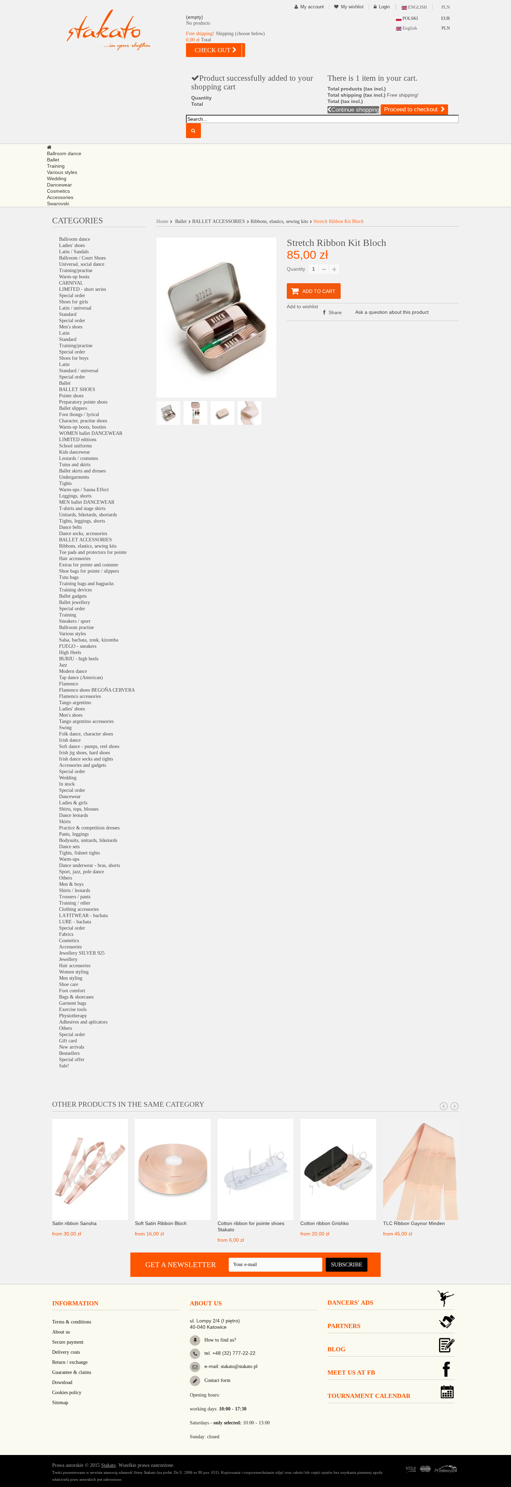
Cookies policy (66, 1392)
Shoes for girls (73, 301)
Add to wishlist (302, 306)
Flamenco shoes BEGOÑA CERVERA (97, 690)
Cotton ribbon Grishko (324, 1223)
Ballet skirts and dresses (82, 471)
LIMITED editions (77, 439)
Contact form (216, 1380)
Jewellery (68, 959)
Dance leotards (73, 815)
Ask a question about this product (392, 312)
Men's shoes (70, 326)
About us (61, 1332)
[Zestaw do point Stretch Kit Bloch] (168, 413)
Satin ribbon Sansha (74, 1223)
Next (455, 1106)
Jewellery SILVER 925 (82, 953)
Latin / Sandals (74, 251)
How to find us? (219, 1340)
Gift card (68, 1040)
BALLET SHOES (77, 389)
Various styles (72, 633)
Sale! (64, 1065)
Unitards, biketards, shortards (88, 514)
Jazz (63, 665)
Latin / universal (75, 308)
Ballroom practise (76, 627)
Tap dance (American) (81, 677)
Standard (67, 314)
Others (65, 878)
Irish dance (70, 740)
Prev (444, 1106)
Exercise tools (73, 1009)
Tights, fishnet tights (79, 853)
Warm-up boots (74, 276)
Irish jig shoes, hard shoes (84, 752)
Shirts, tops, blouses (78, 809)
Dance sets (69, 846)
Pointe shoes (71, 395)
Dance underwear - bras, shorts (89, 865)
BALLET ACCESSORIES (85, 539)
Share (334, 312)
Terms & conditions (71, 1322)
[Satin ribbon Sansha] (90, 1169)
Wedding (67, 777)
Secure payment (67, 1342)
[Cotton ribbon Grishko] (338, 1169)
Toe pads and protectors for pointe (93, 552)
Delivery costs (66, 1352)
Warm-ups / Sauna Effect (84, 489)
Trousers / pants (74, 896)
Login (384, 6)
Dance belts (70, 527)
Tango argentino (75, 702)
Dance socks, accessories (83, 533)
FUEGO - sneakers (77, 646)
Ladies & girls (73, 802)
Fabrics (66, 934)
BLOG (336, 1349)
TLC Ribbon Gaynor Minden (414, 1223)
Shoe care (68, 984)
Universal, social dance (81, 264)
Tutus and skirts (74, 464)
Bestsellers (69, 1053)
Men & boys (71, 884)
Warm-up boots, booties (82, 427)
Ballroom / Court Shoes (82, 258)
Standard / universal (78, 370)
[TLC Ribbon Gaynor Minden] (421, 1169)
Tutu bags (69, 577)
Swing (65, 727)
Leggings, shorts (75, 496)
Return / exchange (70, 1362)
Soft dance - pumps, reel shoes (89, 746)
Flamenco (68, 683)
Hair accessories (74, 558)
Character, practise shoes (83, 420)
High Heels (70, 652)
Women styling (74, 972)
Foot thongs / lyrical (79, 414)
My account (312, 6)
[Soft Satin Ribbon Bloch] (173, 1169)
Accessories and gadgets (82, 765)
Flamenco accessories (80, 696)
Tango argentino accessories (86, 721)
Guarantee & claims (71, 1372)
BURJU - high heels (78, 658)
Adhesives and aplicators (83, 1022)
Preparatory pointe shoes (83, 402)
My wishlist (352, 6)
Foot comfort (72, 990)
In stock (67, 784)
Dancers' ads (350, 1302)
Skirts (65, 821)
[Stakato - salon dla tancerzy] (120, 30)
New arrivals (71, 1047)
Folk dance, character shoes (86, 734)
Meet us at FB (351, 1372)
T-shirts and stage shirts (82, 508)
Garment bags (72, 1003)
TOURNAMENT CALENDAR (369, 1395)
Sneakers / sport (74, 621)
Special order (72, 295)
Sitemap (60, 1402)
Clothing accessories (79, 909)
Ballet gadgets (73, 596)
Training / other (74, 903)
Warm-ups (69, 859)
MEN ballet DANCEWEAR (86, 502)
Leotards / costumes (78, 458)
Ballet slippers (73, 408)
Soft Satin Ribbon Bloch (161, 1223)
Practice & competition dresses (89, 827)
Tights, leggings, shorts (82, 521)
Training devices (75, 590)
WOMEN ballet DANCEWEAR (90, 433)
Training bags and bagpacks (86, 583)
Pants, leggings (74, 834)
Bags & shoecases (76, 997)
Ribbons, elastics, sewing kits (87, 546)
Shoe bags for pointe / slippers (89, 571)
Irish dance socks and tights (86, 759)
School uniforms (75, 445)
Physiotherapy (73, 1015)
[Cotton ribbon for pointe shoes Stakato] (255, 1169)
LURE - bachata (75, 921)
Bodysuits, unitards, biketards (88, 840)
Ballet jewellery (74, 602)
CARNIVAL (71, 283)
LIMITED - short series (82, 289)
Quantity (296, 269)
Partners (343, 1325)
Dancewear (70, 796)
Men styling (70, 978)
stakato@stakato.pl (239, 1366)
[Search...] (193, 130)
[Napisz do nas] (195, 1367)
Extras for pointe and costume (88, 564)
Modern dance (73, 671)
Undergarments (74, 477)
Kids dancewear (74, 452)
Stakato (108, 1465)
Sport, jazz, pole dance (81, 871)
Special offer (71, 1059)
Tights (65, 483)
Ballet (65, 383)
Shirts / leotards (74, 890)
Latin (64, 333)
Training (67, 615)
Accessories (70, 946)
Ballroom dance (74, 239)
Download (62, 1382)
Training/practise (75, 270)
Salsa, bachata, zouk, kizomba (88, 640)
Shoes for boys (73, 358)
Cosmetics (69, 940)
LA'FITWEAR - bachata (83, 915)
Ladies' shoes (72, 245)
